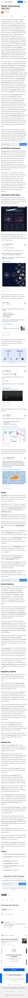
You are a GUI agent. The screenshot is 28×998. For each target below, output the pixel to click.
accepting (3, 837)
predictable (15, 95)
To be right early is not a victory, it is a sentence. (10, 941)
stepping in (14, 38)
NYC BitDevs (7, 861)
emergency (20, 47)
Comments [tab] (4, 909)
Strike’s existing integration (11, 802)
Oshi (2, 173)
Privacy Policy (15, 980)
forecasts (13, 745)
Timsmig (6, 922)
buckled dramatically (19, 30)
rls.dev (9, 261)
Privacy (11, 988)
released (15, 842)
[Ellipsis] (26, 922)
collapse (9, 63)
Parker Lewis (4, 571)
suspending (13, 90)
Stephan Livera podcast (15, 508)
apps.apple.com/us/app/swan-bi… (13, 384)
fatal (25, 73)
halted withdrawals (11, 592)
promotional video (11, 735)
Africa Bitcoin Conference (10, 866)
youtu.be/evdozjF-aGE (7, 324)
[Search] (25, 935)
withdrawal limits (20, 78)
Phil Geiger (13, 571)
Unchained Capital (15, 115)
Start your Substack (10, 991)
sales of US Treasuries (17, 53)
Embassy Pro (10, 532)
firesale (12, 67)
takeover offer (19, 69)
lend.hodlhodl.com (14, 427)
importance (12, 600)
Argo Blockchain (21, 612)
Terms (15, 988)
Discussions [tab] (11, 935)
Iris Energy (4, 614)
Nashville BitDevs (8, 863)
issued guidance (5, 708)
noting (11, 91)
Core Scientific (12, 612)
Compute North (22, 614)
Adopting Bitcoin (8, 857)
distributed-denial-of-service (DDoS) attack (12, 820)
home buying (17, 557)
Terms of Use (21, 978)
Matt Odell (4, 515)
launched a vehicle (5, 623)
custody (17, 768)
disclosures (22, 65)
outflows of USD (5, 53)
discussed (9, 795)
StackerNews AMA (6, 512)
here (25, 534)
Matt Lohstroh (17, 537)
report (16, 562)
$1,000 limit (12, 724)
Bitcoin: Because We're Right (9, 939)
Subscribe (20, 2)
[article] (14, 942)
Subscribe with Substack (15, 975)
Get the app (20, 991)
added (2, 788)
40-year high (14, 42)
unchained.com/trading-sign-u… (15, 469)
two (18, 756)
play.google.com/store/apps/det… (10, 389)
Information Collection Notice (18, 979)
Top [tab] (2, 935)
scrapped (3, 598)
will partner (8, 828)
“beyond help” (14, 73)
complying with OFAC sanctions (9, 664)
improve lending (10, 559)
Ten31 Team (6, 11)
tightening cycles (16, 25)
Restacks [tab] (10, 909)
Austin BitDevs (7, 870)
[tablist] (7, 909)
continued (8, 45)
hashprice (19, 609)
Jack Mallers (4, 495)
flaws (2, 75)
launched (6, 648)
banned (7, 674)
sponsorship (14, 775)
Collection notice (21, 988)
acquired (16, 594)
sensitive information (15, 807)
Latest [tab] (6, 935)
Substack (7, 995)
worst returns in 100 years (20, 58)
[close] (24, 949)
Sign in (25, 2)
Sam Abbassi (17, 546)
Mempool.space (5, 151)
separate (21, 756)
